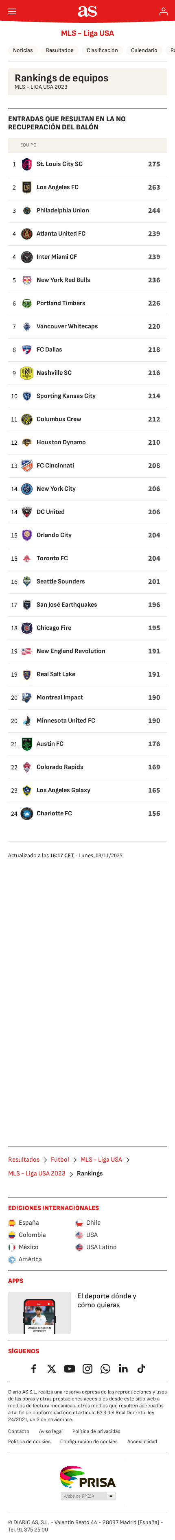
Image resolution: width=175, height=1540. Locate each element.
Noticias (23, 50)
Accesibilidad (142, 1441)
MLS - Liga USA (87, 33)
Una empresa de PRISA (87, 1477)
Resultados (60, 50)
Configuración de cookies (89, 1441)
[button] (88, 1496)
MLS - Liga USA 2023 (37, 1173)
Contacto (18, 1431)
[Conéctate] (163, 11)
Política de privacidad (96, 1431)
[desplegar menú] (12, 11)
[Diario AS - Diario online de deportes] (87, 11)
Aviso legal (51, 1431)
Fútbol (60, 1160)
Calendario (144, 50)
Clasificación (102, 50)
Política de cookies (29, 1441)
